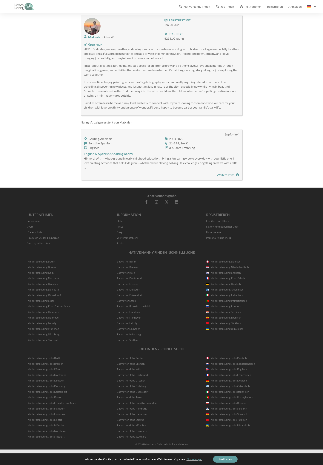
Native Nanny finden (196, 6)
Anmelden (295, 6)
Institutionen (252, 6)
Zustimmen (225, 459)
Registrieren (275, 6)
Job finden (226, 6)
